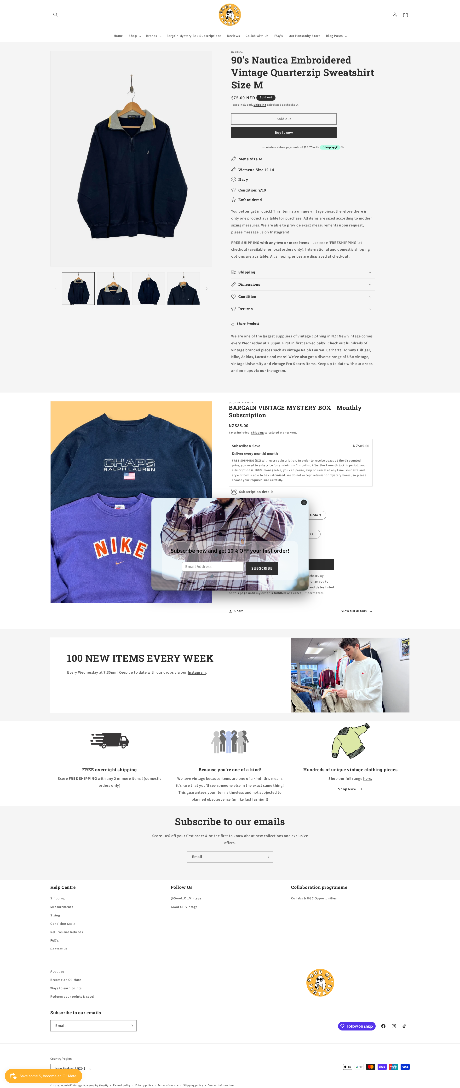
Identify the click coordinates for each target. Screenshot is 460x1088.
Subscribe (262, 568)
